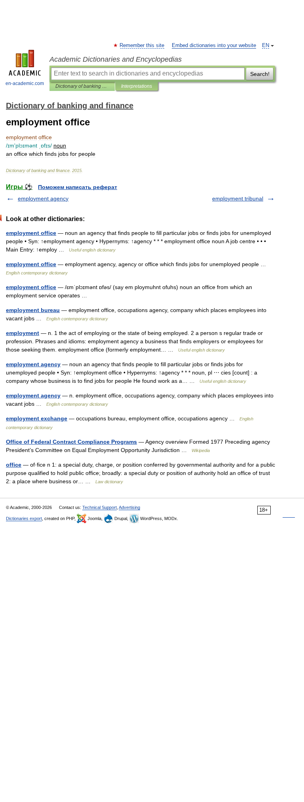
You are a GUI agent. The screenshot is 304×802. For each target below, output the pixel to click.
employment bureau (33, 310)
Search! (260, 74)
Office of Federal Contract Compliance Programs (71, 442)
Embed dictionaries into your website (214, 45)
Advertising (129, 507)
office (13, 465)
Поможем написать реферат (77, 187)
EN (265, 45)
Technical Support (99, 507)
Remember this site (142, 45)
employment (22, 333)
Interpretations (136, 86)
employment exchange (36, 418)
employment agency (43, 198)
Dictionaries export (24, 518)
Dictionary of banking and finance (82, 86)
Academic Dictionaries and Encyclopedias (115, 59)
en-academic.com (25, 83)
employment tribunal (237, 198)
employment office (31, 233)
